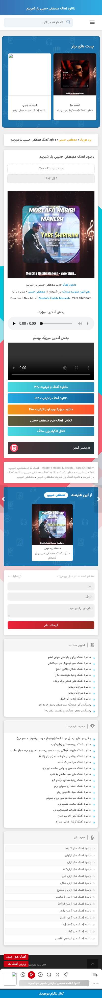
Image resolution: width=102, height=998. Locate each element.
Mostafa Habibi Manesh (54, 298)
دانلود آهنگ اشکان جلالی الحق (73, 669)
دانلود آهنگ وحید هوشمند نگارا (73, 675)
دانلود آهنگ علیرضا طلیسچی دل (72, 810)
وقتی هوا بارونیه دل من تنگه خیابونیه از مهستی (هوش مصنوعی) (54, 738)
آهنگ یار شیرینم (85, 472)
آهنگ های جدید (16, 957)
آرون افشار (66, 918)
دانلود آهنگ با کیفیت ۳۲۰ (51, 387)
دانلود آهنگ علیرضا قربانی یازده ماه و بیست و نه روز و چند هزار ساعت (50, 750)
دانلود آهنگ (69, 285)
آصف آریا (67, 925)
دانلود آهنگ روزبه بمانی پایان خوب (71, 744)
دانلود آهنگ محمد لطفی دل (74, 804)
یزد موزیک (85, 140)
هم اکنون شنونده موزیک (76, 292)
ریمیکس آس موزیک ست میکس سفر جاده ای (65, 705)
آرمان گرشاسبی (63, 897)
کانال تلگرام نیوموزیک (51, 994)
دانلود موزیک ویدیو (79, 687)
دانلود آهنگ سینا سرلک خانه (74, 762)
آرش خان (67, 876)
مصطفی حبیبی (68, 140)
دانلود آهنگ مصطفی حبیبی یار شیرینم (67, 156)
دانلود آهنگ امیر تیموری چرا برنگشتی (69, 663)
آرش (69, 862)
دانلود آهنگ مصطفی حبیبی (40, 472)
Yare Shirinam (85, 468)
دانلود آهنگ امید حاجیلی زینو (74, 792)
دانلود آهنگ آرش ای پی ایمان (74, 816)
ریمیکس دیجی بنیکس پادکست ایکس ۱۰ (67, 711)
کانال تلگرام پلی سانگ (51, 431)
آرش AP (67, 869)
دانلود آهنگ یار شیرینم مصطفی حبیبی (58, 477)
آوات (69, 932)
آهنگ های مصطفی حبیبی (24, 468)
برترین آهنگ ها (17, 964)
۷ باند (68, 848)
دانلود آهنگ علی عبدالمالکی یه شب (70, 774)
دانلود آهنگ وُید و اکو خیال (75, 699)
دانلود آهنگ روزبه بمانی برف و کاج (71, 780)
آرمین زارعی (65, 911)
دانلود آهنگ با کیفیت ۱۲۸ (51, 398)
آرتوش (68, 855)
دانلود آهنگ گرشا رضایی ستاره (73, 822)
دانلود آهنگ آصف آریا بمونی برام (72, 786)
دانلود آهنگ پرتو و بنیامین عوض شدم (69, 657)
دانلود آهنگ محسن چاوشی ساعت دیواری (67, 768)
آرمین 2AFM (65, 904)
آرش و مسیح (64, 890)
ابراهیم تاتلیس (63, 939)
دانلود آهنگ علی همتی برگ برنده (72, 681)
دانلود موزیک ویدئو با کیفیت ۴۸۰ (51, 409)
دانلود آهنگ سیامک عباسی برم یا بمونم (69, 798)
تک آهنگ (43, 168)
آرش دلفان (66, 883)
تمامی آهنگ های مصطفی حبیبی (51, 420)
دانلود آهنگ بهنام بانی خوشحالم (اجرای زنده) (65, 756)
